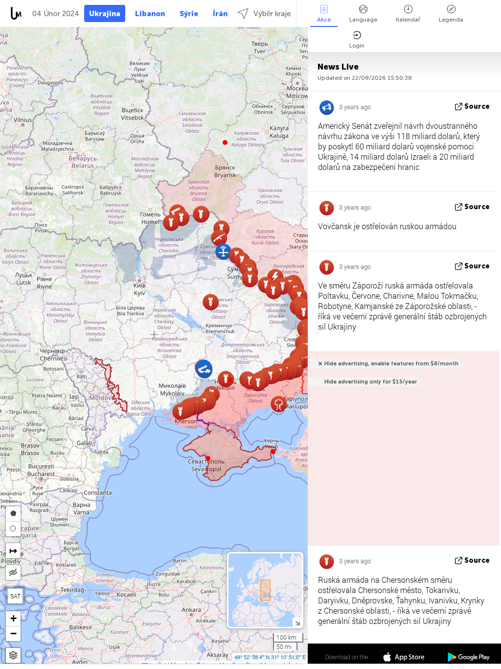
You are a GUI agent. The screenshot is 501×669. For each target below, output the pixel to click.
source (477, 106)
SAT (15, 596)
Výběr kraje (272, 13)
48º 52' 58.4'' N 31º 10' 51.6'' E (270, 657)
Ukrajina (104, 13)
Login (356, 45)
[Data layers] (13, 655)
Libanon (150, 13)
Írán (220, 13)
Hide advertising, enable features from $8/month (391, 363)
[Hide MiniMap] (297, 622)
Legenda (451, 19)
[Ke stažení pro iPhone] (405, 658)
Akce (324, 19)
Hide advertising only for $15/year (370, 382)
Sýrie (189, 13)
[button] (230, 380)
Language (363, 19)
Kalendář (408, 19)
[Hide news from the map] (13, 572)
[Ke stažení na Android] (469, 658)
